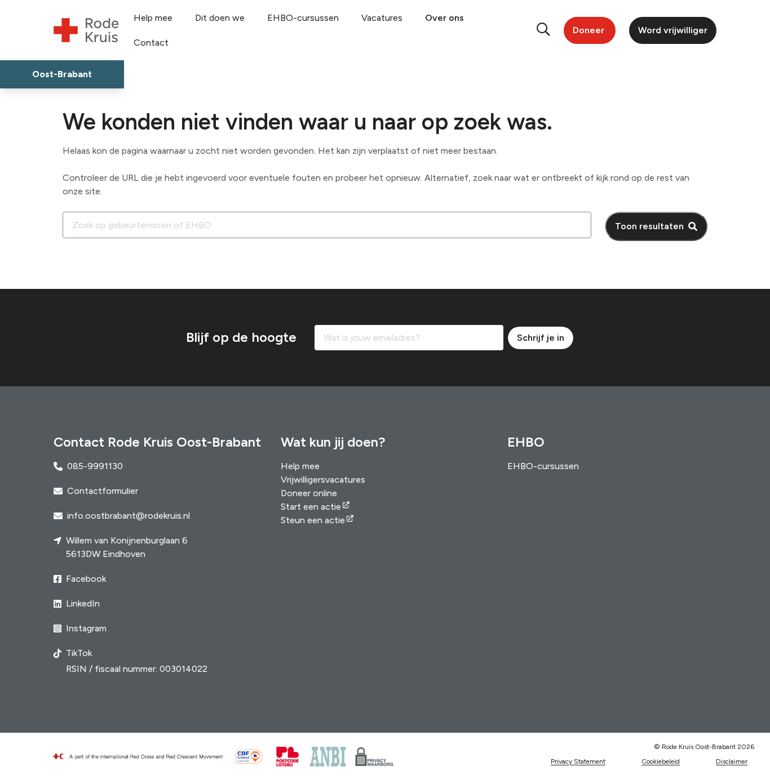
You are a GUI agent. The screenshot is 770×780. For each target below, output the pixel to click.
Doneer (588, 30)
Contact (151, 42)
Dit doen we (220, 17)
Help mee (153, 17)
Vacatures (381, 17)
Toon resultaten (649, 226)
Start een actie (311, 506)
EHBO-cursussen (303, 17)
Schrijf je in (540, 337)
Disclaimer (731, 761)
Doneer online (309, 493)
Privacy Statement (578, 761)
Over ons (444, 17)
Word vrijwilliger (672, 30)
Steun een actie (313, 520)
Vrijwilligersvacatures (323, 479)
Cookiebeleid (660, 761)
